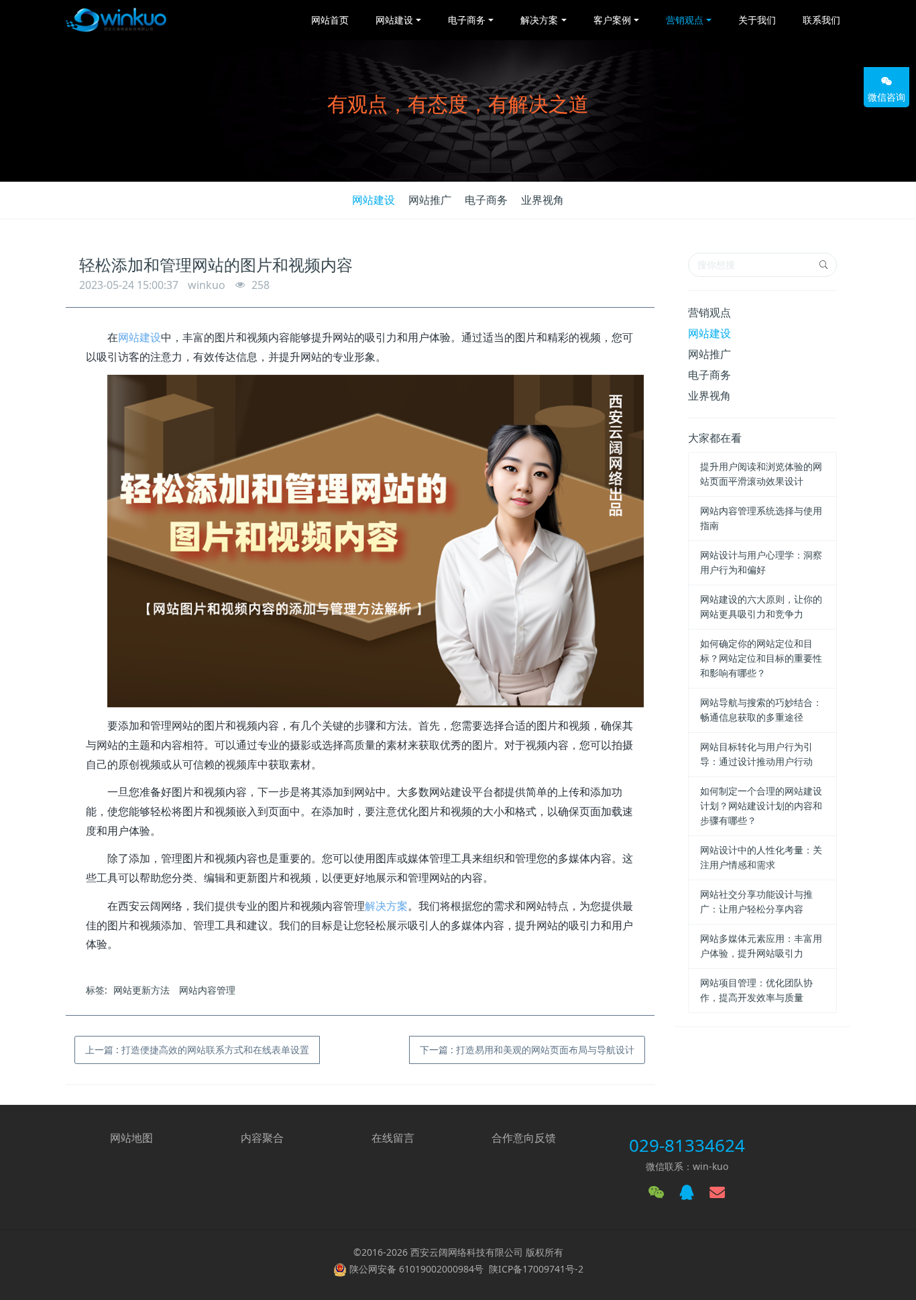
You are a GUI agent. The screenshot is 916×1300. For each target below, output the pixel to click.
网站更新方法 (141, 990)
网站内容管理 (207, 990)
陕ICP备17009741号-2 (536, 1268)
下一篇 (527, 1049)
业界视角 (542, 199)
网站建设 (373, 199)
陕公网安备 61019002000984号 (416, 1268)
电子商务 (486, 199)
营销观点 (709, 312)
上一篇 (197, 1049)
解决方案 (386, 905)
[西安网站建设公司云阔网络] (116, 20)
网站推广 (429, 199)
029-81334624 (687, 1145)
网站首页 (330, 19)
